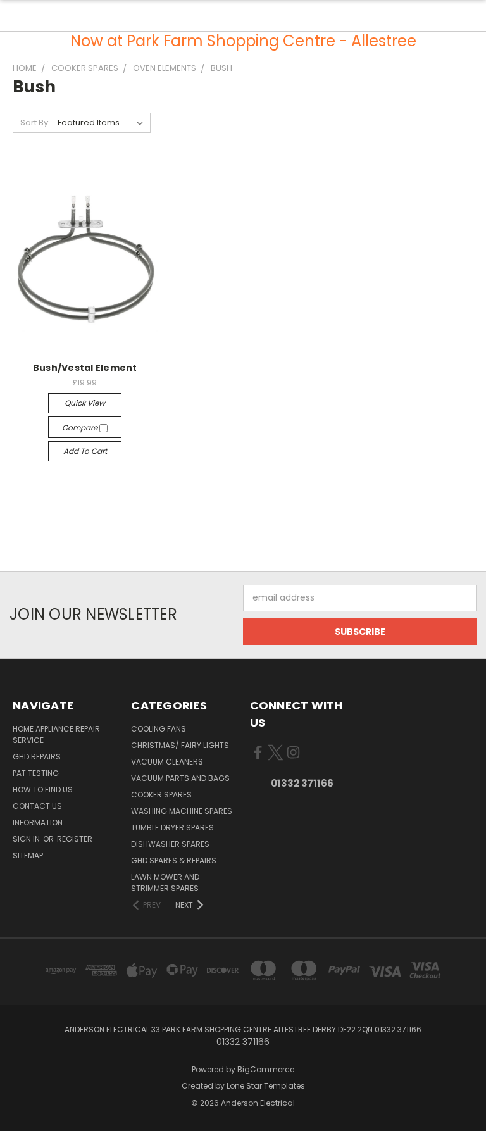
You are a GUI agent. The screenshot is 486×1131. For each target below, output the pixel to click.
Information (38, 822)
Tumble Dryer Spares (172, 827)
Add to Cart (85, 451)
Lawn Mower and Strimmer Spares (165, 883)
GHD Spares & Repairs (173, 860)
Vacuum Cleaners (167, 761)
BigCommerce (265, 1069)
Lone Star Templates (266, 1085)
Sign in (27, 839)
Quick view (85, 402)
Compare (80, 427)
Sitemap (28, 855)
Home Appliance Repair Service (56, 734)
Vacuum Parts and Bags (180, 778)
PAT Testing (36, 773)
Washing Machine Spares (181, 811)
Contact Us (37, 806)
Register (74, 839)
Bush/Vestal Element (85, 367)
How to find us (43, 789)
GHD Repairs (37, 756)
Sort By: (35, 122)
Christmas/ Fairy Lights (180, 745)
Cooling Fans (158, 728)
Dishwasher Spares (170, 844)
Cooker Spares (161, 794)
